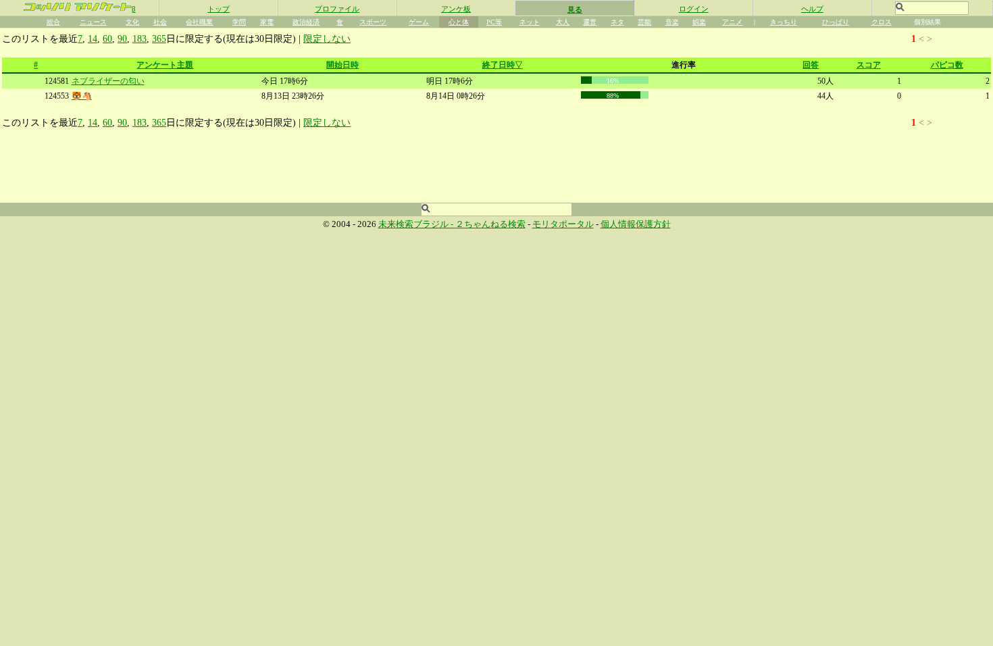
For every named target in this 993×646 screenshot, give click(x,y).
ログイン (694, 9)
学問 (239, 22)
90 (122, 38)
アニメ (732, 22)
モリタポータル (563, 224)
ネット (529, 22)
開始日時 (342, 65)
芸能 (644, 22)
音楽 (672, 22)
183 (139, 38)
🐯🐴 (82, 96)
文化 (132, 22)
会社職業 (199, 22)
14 (92, 38)
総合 (53, 22)
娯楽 (699, 22)
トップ (218, 9)
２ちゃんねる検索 (490, 224)
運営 (589, 22)
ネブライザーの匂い (108, 81)
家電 (267, 22)
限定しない (327, 38)
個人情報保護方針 (636, 224)
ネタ (617, 22)
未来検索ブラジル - (416, 224)
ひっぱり (835, 22)
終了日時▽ (502, 65)
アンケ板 (456, 9)
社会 (160, 22)
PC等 (494, 22)
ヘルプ (812, 9)
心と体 (459, 22)
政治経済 (306, 22)
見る (574, 9)
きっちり (783, 22)
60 (107, 38)
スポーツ (372, 22)
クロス (881, 22)
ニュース (93, 22)
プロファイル (337, 9)
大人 (562, 22)
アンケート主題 (164, 65)
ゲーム (419, 22)
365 (159, 38)
